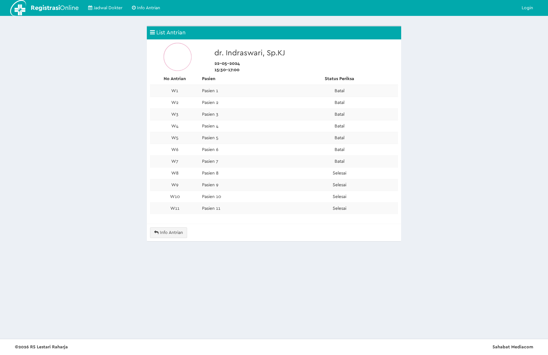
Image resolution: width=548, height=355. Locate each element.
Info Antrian (148, 8)
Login (527, 8)
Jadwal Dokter (107, 8)
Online (55, 8)
